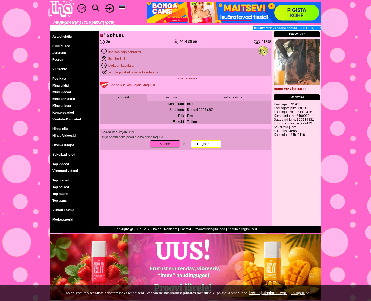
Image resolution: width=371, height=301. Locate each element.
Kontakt (185, 229)
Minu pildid (60, 85)
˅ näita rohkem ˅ (185, 78)
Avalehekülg (62, 37)
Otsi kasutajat (63, 145)
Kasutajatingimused (242, 229)
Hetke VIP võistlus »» (290, 89)
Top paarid (60, 194)
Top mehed (60, 180)
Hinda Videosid (64, 135)
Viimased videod (65, 171)
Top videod (60, 164)
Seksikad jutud (63, 154)
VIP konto (59, 69)
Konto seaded (63, 112)
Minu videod (61, 92)
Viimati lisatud (63, 210)
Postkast (59, 79)
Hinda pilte (60, 129)
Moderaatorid (62, 220)
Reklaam (170, 229)
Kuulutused (61, 46)
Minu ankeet (61, 106)
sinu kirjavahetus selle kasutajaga (133, 72)
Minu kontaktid (63, 99)
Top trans (59, 201)
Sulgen (298, 293)
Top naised (60, 187)
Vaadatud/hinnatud (66, 119)
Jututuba (59, 53)
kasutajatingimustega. (268, 292)
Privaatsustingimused (209, 229)
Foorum (58, 60)
